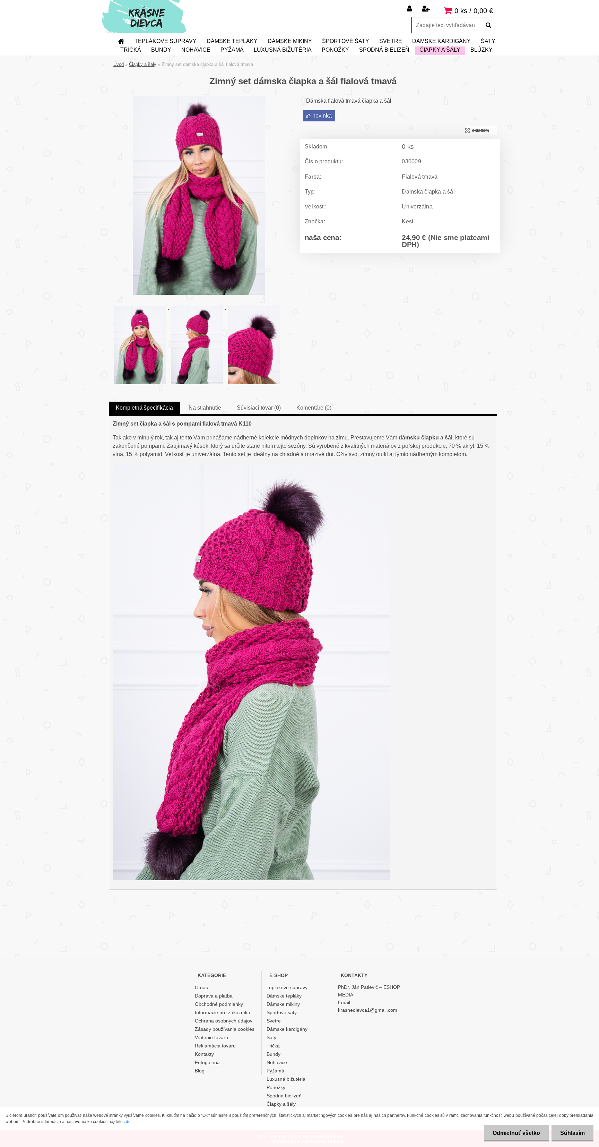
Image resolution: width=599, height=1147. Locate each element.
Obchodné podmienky (219, 1004)
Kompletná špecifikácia (144, 408)
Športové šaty (345, 41)
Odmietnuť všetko (516, 1133)
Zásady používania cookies (224, 1029)
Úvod (118, 64)
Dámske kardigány (441, 41)
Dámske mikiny (290, 41)
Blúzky (481, 50)
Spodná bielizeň (384, 50)
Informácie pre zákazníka (222, 1012)
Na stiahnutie (205, 408)
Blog (200, 1070)
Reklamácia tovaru (215, 1045)
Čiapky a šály (439, 50)
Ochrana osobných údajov (223, 1021)
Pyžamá (232, 50)
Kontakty (204, 1054)
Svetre (390, 41)
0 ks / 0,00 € (473, 11)
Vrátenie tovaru (211, 1037)
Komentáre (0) (313, 408)
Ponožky (335, 50)
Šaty (488, 41)
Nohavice (195, 50)
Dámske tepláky (232, 41)
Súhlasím (572, 1133)
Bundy (161, 50)
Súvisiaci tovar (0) (259, 408)
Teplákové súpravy (165, 41)
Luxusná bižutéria (283, 50)
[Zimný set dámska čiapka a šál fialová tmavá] (199, 99)
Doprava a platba (214, 996)
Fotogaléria (207, 1062)
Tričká (130, 50)
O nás (201, 987)
